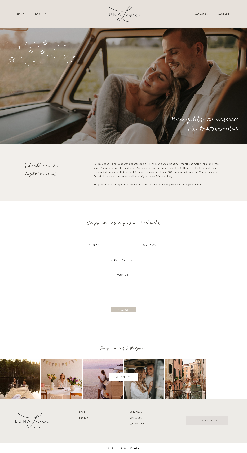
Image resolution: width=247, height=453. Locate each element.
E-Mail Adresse (122, 259)
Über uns (40, 14)
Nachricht (122, 274)
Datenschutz (137, 423)
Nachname (150, 244)
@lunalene (123, 377)
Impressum (136, 418)
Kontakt (224, 14)
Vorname (95, 244)
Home (20, 14)
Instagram (201, 14)
